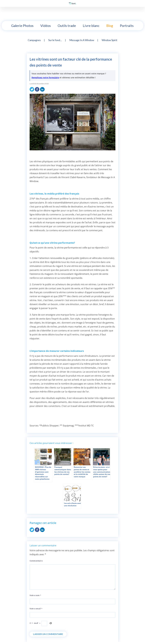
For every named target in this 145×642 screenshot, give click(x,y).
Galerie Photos (22, 25)
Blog (109, 25)
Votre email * (36, 609)
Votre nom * (35, 595)
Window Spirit (109, 40)
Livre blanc (91, 25)
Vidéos (45, 25)
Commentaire (36, 561)
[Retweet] (32, 89)
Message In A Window (81, 40)
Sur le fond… (55, 40)
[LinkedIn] (42, 89)
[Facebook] (37, 89)
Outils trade (67, 25)
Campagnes (34, 40)
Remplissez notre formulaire (45, 77)
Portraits (127, 25)
